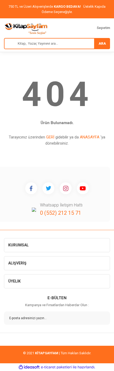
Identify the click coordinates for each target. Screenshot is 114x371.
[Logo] (26, 28)
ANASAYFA (89, 137)
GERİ (50, 137)
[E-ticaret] (56, 367)
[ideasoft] (29, 367)
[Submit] (102, 318)
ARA (102, 43)
